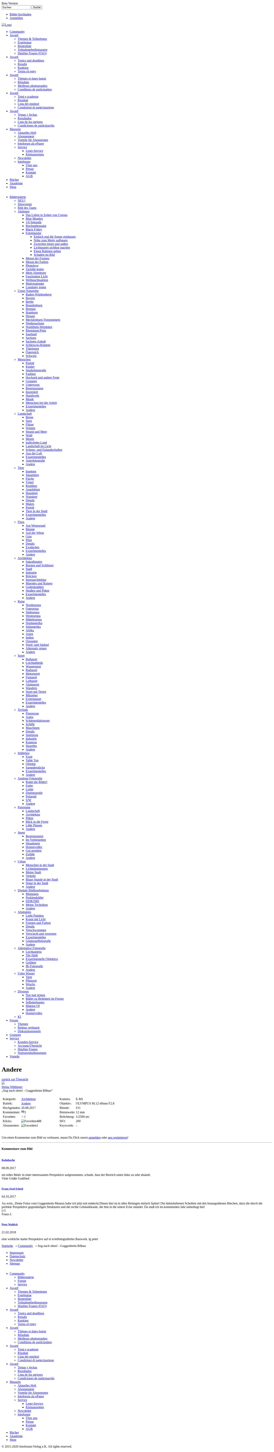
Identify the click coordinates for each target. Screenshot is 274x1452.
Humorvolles (34, 847)
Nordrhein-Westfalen (39, 327)
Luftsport (31, 681)
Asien (29, 634)
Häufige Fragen (28, 1049)
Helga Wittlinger (12, 1087)
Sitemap (15, 1263)
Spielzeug (32, 735)
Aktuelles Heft (27, 132)
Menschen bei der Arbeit (41, 402)
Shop (13, 187)
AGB (29, 176)
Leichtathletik (34, 663)
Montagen (32, 894)
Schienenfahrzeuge (38, 720)
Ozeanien (32, 641)
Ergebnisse (24, 42)
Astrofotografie (35, 460)
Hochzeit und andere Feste (42, 377)
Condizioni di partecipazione (36, 107)
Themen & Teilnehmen (32, 39)
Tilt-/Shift (32, 955)
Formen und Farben (38, 923)
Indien (30, 637)
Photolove (32, 265)
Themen (23, 1024)
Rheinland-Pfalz (36, 330)
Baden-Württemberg (39, 294)
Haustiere (32, 493)
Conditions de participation (35, 89)
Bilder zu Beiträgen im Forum (45, 998)
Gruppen (31, 381)
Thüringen (32, 348)
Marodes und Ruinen (39, 583)
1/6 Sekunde (34, 222)
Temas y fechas (27, 114)
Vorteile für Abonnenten (33, 140)
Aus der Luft (34, 453)
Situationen (33, 843)
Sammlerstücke (35, 767)
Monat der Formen (37, 258)
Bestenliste (24, 46)
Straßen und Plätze (37, 590)
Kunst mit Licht (36, 919)
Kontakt (31, 172)
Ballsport (31, 659)
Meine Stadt (33, 872)
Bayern (30, 298)
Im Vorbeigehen (36, 839)
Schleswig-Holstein (38, 345)
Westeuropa (33, 616)
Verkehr (31, 876)
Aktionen (23, 211)
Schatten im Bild (44, 254)
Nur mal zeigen (35, 995)
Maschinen (33, 728)
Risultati (23, 100)
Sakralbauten (34, 561)
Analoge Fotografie (30, 778)
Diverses (23, 991)
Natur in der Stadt (37, 883)
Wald (29, 435)
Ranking (23, 67)
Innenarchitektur (36, 579)
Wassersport (33, 666)
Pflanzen (31, 980)
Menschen (24, 359)
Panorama (24, 807)
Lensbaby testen (36, 287)
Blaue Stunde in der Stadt (42, 879)
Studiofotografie (36, 370)
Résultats (23, 82)
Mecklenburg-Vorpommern (43, 319)
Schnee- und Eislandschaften (44, 449)
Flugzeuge (32, 713)
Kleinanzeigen (35, 154)
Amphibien (33, 489)
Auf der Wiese (35, 532)
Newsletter (24, 158)
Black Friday (34, 229)
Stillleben (23, 753)
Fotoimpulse (33, 233)
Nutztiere (31, 496)
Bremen (31, 309)
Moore (30, 439)
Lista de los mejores (30, 122)
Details (30, 500)
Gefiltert (31, 962)
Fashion (31, 374)
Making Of (33, 1006)
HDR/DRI (32, 901)
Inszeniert (32, 392)
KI (19, 1016)
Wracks (30, 984)
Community (17, 31)
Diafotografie (34, 793)
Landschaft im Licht (38, 446)
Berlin (29, 301)
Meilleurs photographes (32, 85)
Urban (22, 861)
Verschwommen (36, 930)
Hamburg (32, 312)
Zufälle (30, 854)
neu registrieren (117, 1137)
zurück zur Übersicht (15, 1079)
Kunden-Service (28, 1042)
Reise (21, 601)
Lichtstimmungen (37, 868)
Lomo (29, 789)
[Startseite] (7, 24)
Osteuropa (32, 608)
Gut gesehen (34, 850)
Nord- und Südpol (37, 644)
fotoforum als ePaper (31, 143)
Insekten (31, 471)
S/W (28, 800)
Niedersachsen (35, 323)
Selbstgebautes (35, 1002)
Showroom (25, 204)
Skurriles (31, 746)
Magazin (15, 129)
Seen (29, 421)
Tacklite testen (35, 269)
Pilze (29, 540)
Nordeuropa (33, 605)
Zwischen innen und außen (51, 244)
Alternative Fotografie (32, 948)
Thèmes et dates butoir (32, 78)
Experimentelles (36, 406)
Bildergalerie (18, 197)
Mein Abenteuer (36, 272)
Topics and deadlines (31, 60)
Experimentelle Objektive (42, 959)
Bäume (30, 529)
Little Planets (34, 825)
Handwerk (32, 395)
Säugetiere (32, 475)
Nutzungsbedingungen (32, 1053)
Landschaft (25, 413)
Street (21, 832)
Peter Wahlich (10, 1224)
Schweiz (31, 356)
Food (29, 756)
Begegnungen (34, 388)
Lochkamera (34, 951)
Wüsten (30, 428)
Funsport (31, 677)
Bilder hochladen (20, 14)
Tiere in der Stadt (36, 511)
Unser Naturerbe (28, 291)
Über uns (31, 165)
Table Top (32, 760)
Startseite (7, 1246)
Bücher (14, 179)
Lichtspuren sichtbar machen (52, 247)
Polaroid (31, 796)
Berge (29, 417)
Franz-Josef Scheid (12, 1188)
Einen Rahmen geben (47, 251)
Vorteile (14, 1056)
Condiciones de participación (36, 125)
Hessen (30, 316)
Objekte (31, 764)
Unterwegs (33, 384)
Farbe (29, 785)
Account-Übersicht (30, 1045)
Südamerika (33, 626)
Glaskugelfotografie (38, 941)
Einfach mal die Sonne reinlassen (55, 236)
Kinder (30, 366)
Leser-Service (34, 150)
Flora (21, 522)
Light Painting (35, 915)
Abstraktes (24, 912)
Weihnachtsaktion (37, 280)
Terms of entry (27, 71)
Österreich (32, 352)
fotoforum (24, 161)
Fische (30, 478)
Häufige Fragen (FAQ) (32, 53)
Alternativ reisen (36, 648)
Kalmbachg (8, 1159)
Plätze (29, 818)
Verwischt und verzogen (41, 933)
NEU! (21, 200)
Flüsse (30, 424)
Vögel (29, 482)
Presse (30, 169)
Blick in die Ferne (37, 821)
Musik (30, 399)
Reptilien (31, 486)
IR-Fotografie (34, 966)
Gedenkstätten (35, 587)
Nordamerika (34, 623)
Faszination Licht (37, 276)
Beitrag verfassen (29, 1027)
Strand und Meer (36, 431)
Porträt (30, 363)
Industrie (31, 572)
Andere (30, 410)
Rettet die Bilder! (36, 782)
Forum (14, 1020)
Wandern (31, 688)
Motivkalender (35, 283)
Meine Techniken (37, 904)
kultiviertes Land (36, 442)
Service (22, 147)
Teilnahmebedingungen (32, 49)
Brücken (31, 576)
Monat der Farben (37, 262)
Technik (23, 709)
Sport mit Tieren (36, 691)
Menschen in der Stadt (40, 865)
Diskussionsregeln (29, 1031)
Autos (29, 717)
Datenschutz (17, 1256)
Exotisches (32, 547)
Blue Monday (34, 218)
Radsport (31, 670)
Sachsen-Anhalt (36, 341)
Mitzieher (32, 695)
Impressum (16, 1252)
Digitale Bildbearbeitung (33, 890)
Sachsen (31, 337)
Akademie (16, 183)
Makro (30, 504)
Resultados (24, 118)
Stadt (29, 569)
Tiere (21, 467)
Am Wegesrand (35, 525)
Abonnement (26, 136)
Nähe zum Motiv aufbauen (51, 240)
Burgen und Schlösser (40, 565)
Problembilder (35, 897)
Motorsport (33, 673)
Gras (29, 536)
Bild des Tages (27, 207)
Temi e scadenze (28, 96)
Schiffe (30, 724)
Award (14, 35)
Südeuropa (32, 612)
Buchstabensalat (36, 226)
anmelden (94, 1137)
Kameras (31, 742)
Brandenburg (34, 305)
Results (22, 64)
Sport (21, 655)
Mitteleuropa (34, 619)
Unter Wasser (26, 973)
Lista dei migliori (28, 104)
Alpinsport (32, 684)
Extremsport (33, 699)
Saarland (31, 334)
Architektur (25, 558)
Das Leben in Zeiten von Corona (46, 215)
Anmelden (16, 18)
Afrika (30, 630)
